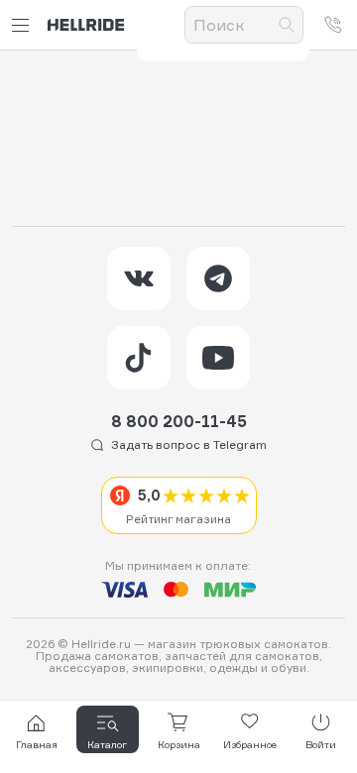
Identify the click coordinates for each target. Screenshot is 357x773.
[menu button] (24, 25)
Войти (320, 744)
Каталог (107, 744)
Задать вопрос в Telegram (189, 444)
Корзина (179, 744)
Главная (37, 744)
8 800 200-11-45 (179, 421)
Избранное (250, 744)
